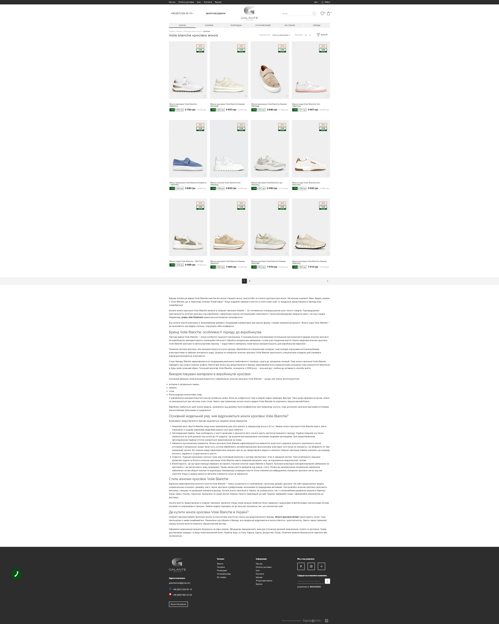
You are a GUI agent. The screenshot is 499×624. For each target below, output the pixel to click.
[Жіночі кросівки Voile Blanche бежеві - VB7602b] (229, 70)
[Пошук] (314, 13)
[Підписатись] (327, 581)
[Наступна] (327, 281)
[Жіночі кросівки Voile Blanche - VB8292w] (188, 70)
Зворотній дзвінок (178, 604)
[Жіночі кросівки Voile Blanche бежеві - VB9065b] (229, 227)
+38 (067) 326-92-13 (182, 589)
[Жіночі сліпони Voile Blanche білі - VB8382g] (229, 149)
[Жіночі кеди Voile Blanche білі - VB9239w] (311, 149)
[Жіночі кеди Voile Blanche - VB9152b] (188, 227)
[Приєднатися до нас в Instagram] (311, 566)
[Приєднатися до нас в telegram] (321, 566)
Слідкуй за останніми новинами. (312, 576)
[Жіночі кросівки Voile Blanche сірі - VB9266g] (270, 149)
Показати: (299, 35)
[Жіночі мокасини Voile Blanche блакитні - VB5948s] (188, 149)
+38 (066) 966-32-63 (182, 595)
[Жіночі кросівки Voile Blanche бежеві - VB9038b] (270, 227)
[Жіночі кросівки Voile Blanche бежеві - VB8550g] (311, 227)
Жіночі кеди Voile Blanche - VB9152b (186, 261)
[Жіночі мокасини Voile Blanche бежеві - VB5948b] (270, 70)
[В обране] (205, 96)
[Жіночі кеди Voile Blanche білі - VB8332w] (311, 70)
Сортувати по (265, 35)
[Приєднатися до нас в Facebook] (301, 566)
